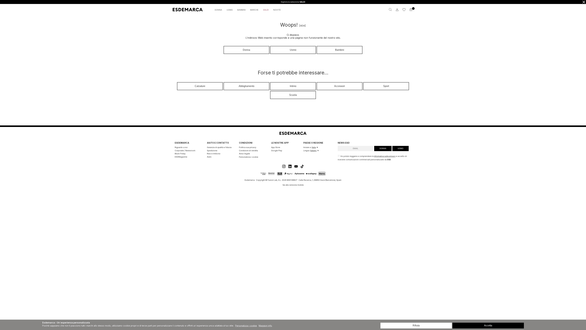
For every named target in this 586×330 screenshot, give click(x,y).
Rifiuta (416, 325)
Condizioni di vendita (248, 150)
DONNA (383, 148)
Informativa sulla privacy (385, 156)
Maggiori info (265, 325)
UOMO (400, 148)
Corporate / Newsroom (185, 150)
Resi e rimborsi (213, 153)
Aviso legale (244, 153)
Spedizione (212, 150)
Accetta (488, 325)
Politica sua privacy (247, 147)
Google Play (276, 150)
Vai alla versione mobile (293, 185)
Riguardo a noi (181, 147)
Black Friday (180, 153)
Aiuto (209, 157)
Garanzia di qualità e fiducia (219, 147)
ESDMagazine (181, 157)
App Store (275, 147)
